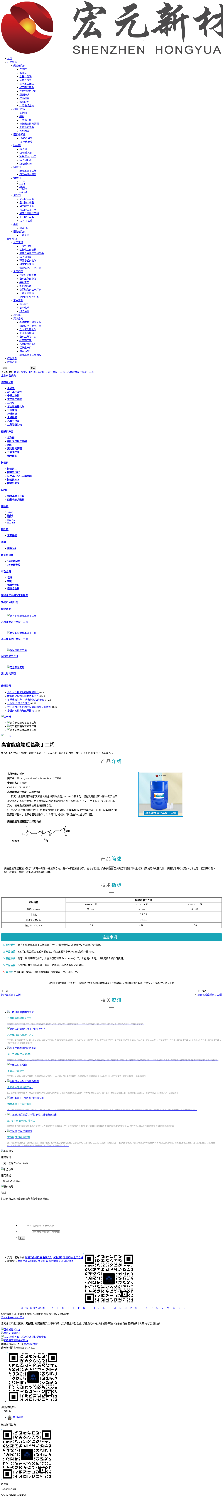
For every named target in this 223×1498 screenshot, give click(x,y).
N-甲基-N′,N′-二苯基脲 (19, 476)
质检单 (17, 315)
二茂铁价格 (25, 246)
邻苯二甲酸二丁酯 (29, 213)
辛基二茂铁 (25, 80)
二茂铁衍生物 (26, 105)
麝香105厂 (24, 351)
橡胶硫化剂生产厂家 (30, 289)
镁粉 (9, 581)
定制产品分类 (28, 372)
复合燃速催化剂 (27, 91)
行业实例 (12, 358)
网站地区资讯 (56, 1261)
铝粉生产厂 (25, 347)
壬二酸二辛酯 (26, 217)
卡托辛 (23, 73)
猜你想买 (6, 609)
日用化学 (24, 307)
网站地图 (68, 1261)
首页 (9, 58)
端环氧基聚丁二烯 (11, 994)
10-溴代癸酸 (25, 142)
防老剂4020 (25, 160)
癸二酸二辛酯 (26, 199)
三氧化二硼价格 (27, 249)
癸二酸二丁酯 (26, 206)
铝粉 (9, 577)
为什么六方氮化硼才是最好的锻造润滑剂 (29, 707)
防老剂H (24, 149)
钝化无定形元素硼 (29, 123)
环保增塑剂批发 (27, 260)
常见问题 (18, 271)
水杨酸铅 (24, 102)
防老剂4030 (25, 163)
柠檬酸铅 (24, 98)
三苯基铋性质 (26, 293)
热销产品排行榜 (9, 602)
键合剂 (17, 178)
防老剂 (17, 145)
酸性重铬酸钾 (26, 264)
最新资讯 (6, 685)
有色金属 (6, 571)
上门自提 (78, 1257)
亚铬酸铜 (24, 94)
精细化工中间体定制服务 (14, 595)
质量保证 (22, 1261)
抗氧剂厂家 (25, 340)
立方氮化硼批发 (27, 329)
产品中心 (12, 62)
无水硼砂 (24, 131)
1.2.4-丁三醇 (25, 220)
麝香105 (23, 228)
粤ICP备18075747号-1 (12, 1317)
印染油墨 (24, 311)
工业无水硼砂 (26, 333)
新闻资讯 (12, 239)
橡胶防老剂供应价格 (30, 322)
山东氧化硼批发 (27, 278)
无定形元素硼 (26, 127)
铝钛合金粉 (13, 588)
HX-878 (23, 192)
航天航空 (24, 304)
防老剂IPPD (25, 152)
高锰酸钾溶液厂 (27, 344)
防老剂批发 (25, 257)
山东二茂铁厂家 (27, 336)
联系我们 (12, 362)
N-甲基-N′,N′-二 (27, 156)
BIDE (22, 186)
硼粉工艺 (24, 282)
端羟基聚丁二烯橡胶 (30, 355)
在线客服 (17, 1417)
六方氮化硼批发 (27, 275)
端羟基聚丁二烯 (27, 171)
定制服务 (33, 1261)
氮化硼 (23, 113)
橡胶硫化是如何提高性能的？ (23, 696)
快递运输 (58, 1257)
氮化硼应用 (25, 286)
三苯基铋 (24, 235)
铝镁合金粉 (13, 585)
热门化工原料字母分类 (32, 1308)
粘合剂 (17, 167)
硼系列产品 (19, 109)
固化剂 (4, 529)
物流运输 (68, 1257)
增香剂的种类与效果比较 (20, 710)
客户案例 (18, 300)
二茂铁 (23, 69)
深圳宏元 (18, 318)
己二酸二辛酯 (26, 202)
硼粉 (21, 116)
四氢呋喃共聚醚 (27, 174)
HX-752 (23, 189)
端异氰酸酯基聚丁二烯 (210, 994)
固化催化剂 (19, 231)
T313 (22, 181)
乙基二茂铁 (25, 76)
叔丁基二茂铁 (26, 87)
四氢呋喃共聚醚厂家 (30, 326)
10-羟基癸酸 (25, 138)
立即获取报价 (31, 1344)
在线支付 (47, 1257)
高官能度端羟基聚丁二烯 (80, 372)
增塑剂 (17, 195)
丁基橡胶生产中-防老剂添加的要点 (25, 699)
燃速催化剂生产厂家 (30, 268)
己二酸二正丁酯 (27, 210)
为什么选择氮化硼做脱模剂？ (23, 692)
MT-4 (22, 183)
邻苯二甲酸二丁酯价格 (31, 253)
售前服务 (43, 1261)
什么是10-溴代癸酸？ (18, 703)
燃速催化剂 (19, 65)
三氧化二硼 (25, 120)
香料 (15, 224)
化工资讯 (18, 242)
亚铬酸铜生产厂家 (29, 297)
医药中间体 (19, 134)
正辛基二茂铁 (26, 84)
